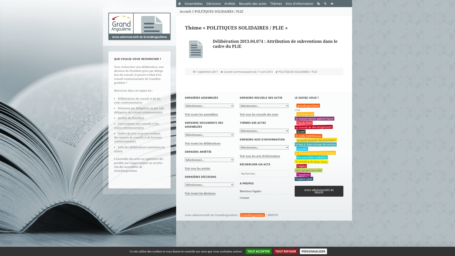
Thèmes (276, 3)
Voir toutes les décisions (200, 193)
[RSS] (318, 3)
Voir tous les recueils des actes (259, 114)
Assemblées (194, 3)
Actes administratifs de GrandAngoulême (139, 37)
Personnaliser (313, 251)
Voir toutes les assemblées (201, 114)
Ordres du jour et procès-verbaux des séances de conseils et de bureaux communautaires (138, 137)
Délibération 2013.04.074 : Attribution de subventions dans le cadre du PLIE (275, 43)
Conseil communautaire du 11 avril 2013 (248, 71)
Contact (244, 197)
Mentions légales (250, 191)
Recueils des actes (253, 3)
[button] (325, 3)
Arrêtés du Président (131, 118)
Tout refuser (285, 251)
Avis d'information (299, 3)
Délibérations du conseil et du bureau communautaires (137, 100)
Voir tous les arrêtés (197, 168)
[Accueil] (179, 3)
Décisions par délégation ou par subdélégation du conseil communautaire (139, 110)
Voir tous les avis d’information (260, 156)
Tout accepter (258, 251)
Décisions (213, 3)
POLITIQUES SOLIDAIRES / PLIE (298, 71)
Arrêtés (229, 3)
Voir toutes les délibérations (203, 143)
